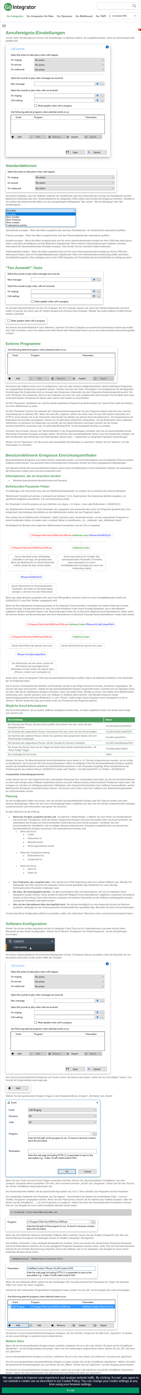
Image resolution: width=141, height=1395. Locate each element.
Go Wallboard (84, 16)
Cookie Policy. (71, 1381)
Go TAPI (101, 16)
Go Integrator (15, 16)
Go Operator (64, 16)
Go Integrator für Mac (40, 16)
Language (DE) (124, 16)
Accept (70, 1390)
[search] (117, 6)
